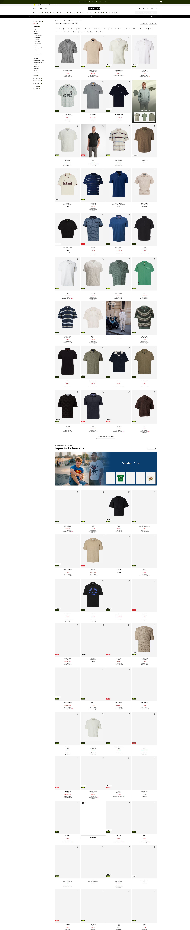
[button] (144, 23)
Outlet (36, 4)
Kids (46, 8)
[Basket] (156, 8)
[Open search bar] (136, 12)
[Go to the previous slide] (147, 448)
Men (41, 8)
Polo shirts (71, 20)
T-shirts (66, 20)
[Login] (144, 8)
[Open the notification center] (148, 8)
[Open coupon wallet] (139, 8)
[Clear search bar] (156, 12)
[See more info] (67, 77)
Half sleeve (79, 20)
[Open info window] (161, 2)
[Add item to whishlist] (78, 37)
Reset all (100, 31)
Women (35, 8)
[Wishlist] (152, 8)
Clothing (60, 20)
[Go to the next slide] (155, 448)
